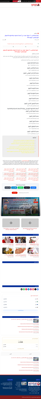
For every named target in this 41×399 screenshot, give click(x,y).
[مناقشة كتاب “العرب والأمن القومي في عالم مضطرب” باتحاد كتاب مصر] (36, 321)
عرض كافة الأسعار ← (21, 310)
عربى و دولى (36, 202)
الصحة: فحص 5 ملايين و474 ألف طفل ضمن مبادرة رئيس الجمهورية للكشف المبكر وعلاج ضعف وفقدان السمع (20, 152)
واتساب (20, 187)
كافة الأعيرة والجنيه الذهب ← (20, 348)
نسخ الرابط (7, 187)
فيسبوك (33, 187)
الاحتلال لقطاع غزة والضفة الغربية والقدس (26, 145)
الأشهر (11, 353)
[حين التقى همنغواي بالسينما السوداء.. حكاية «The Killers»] (33, 240)
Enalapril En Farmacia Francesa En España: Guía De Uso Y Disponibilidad (28, 326)
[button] (39, 12)
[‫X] (37, 393)
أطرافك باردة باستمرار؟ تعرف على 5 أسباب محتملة (8, 244)
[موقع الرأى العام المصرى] (35, 5)
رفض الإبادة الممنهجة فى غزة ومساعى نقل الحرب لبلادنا (24, 140)
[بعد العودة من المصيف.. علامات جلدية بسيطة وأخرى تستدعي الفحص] (20, 251)
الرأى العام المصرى (25, 160)
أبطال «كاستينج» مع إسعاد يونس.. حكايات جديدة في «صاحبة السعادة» (20, 244)
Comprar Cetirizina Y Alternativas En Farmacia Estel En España (29, 323)
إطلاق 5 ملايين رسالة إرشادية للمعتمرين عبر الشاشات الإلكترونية (22, 143)
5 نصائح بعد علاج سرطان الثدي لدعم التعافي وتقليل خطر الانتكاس (33, 255)
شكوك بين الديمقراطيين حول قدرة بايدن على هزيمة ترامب (23, 142)
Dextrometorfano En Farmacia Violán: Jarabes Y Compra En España (29, 332)
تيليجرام (13, 187)
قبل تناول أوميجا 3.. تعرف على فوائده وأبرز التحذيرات (8, 255)
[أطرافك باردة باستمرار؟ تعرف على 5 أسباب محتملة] (7, 240)
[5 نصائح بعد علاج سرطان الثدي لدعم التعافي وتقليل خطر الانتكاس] (33, 251)
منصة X (26, 187)
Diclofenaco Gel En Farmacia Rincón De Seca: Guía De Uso (30, 329)
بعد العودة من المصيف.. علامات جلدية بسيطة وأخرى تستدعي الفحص (20, 255)
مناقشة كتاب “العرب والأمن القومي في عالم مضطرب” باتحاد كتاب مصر (28, 207)
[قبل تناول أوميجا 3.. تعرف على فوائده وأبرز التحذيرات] (7, 251)
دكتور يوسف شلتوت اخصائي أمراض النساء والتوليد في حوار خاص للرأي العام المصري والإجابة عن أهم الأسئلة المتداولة (20, 149)
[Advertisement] (20, 23)
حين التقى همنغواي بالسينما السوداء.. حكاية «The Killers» (34, 244)
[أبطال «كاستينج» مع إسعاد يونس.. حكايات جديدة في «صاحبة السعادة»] (20, 240)
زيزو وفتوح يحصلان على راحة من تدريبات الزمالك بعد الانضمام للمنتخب (21, 147)
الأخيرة (30, 353)
